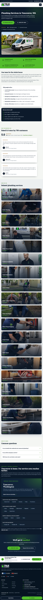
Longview (18, 517)
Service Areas (4, 583)
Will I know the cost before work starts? (11, 457)
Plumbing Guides (5, 587)
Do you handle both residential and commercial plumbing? (16, 448)
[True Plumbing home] (5, 4)
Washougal (12, 508)
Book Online (31, 1)
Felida (26, 501)
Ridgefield (26, 508)
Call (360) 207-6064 (26, 559)
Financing (14, 585)
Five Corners (32, 501)
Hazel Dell (14, 501)
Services (13, 581)
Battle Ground (19, 508)
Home (3, 581)
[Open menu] (40, 4)
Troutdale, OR (14, 524)
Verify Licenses (39, 594)
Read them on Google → (28, 135)
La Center (33, 508)
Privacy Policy (39, 592)
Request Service (9, 22)
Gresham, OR (6, 524)
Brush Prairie (12, 511)
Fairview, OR (22, 524)
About (3, 585)
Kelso (24, 517)
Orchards (20, 501)
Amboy (5, 511)
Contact (13, 587)
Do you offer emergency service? (10, 452)
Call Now (33, 598)
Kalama (12, 517)
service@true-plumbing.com (29, 586)
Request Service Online (28, 548)
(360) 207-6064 (39, 1)
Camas (5, 508)
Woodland (6, 517)
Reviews (13, 583)
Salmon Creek (6, 501)
